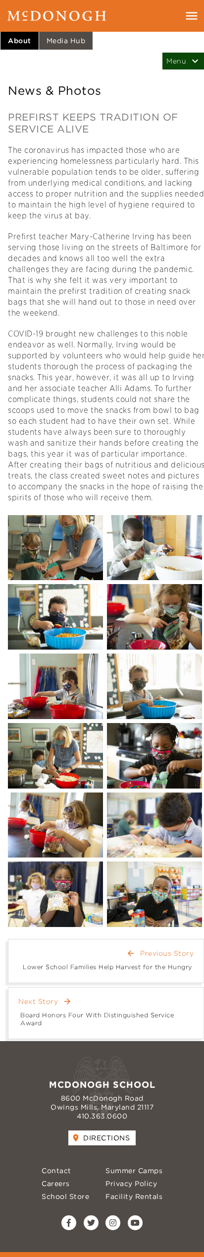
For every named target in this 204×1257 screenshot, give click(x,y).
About (19, 41)
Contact (56, 1171)
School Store (65, 1196)
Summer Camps (133, 1171)
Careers (56, 1184)
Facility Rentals (133, 1196)
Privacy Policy (131, 1184)
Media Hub (66, 41)
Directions (106, 1138)
